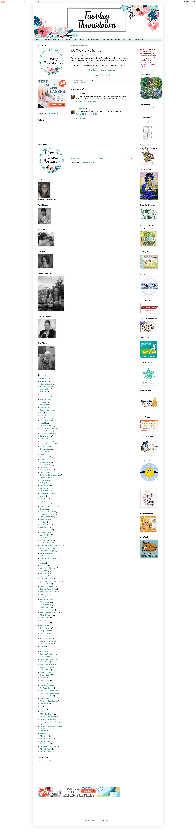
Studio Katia (44, 662)
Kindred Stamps (45, 530)
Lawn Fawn (44, 538)
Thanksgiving (44, 680)
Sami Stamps (44, 623)
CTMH (42, 454)
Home (38, 39)
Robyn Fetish (44, 617)
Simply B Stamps (46, 638)
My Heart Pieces (46, 573)
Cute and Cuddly (46, 457)
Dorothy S (80, 108)
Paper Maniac (45, 594)
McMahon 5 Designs (47, 551)
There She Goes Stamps (49, 701)
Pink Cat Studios (46, 605)
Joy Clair (43, 522)
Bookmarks (44, 405)
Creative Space (45, 449)
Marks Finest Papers (47, 548)
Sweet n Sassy (45, 675)
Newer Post (75, 158)
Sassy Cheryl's (45, 628)
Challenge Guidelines (51, 39)
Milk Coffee (44, 565)
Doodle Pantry (45, 480)
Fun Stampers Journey (48, 506)
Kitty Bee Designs (46, 532)
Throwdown (44, 703)
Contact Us (66, 39)
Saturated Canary (46, 633)
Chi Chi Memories (46, 431)
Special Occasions (46, 644)
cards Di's (43, 423)
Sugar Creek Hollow (47, 664)
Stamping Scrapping (47, 654)
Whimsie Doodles (46, 738)
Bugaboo (43, 407)
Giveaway (43, 509)
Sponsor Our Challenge (111, 39)
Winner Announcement (48, 746)
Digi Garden (44, 467)
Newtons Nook (45, 584)
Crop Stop (43, 452)
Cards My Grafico (46, 426)
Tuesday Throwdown (47, 717)
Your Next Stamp (46, 751)
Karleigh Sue (44, 527)
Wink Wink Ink (45, 744)
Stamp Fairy (44, 649)
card (41, 412)
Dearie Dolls (44, 459)
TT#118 (42, 709)
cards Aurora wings (47, 418)
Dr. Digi (42, 483)
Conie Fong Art (45, 438)
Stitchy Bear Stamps (47, 659)
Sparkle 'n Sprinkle (46, 641)
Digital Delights (45, 472)
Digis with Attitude (46, 470)
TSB (41, 706)
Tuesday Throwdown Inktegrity (51, 722)
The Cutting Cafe (46, 683)
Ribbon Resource (46, 615)
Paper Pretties (45, 597)
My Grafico (44, 571)
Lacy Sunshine (45, 535)
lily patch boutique (46, 540)
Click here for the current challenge (102, 70)
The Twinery (44, 698)
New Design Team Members (50, 581)
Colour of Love (45, 436)
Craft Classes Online (47, 441)
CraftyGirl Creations (47, 444)
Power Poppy (44, 607)
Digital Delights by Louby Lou (50, 475)
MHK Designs (45, 556)
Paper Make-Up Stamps (48, 591)
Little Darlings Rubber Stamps (50, 545)
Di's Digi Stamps (45, 465)
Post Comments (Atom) (89, 162)
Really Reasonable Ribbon (49, 612)
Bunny (78, 93)
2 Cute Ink (43, 379)
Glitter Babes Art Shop (48, 512)
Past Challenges (93, 39)
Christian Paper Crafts (48, 433)
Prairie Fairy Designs (47, 610)
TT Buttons (127, 39)
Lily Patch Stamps (46, 543)
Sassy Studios (45, 631)
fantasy (42, 496)
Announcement (45, 397)
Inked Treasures (45, 519)
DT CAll (42, 488)
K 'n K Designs (45, 524)
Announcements (81, 82)
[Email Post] (91, 80)
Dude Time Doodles (47, 493)
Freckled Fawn (45, 501)
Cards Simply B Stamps (48, 428)
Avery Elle (43, 402)
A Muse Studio (45, 386)
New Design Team (46, 578)
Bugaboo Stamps (46, 410)
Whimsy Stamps (45, 741)
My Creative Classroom (48, 568)
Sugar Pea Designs (47, 667)
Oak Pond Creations (47, 586)
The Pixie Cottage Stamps (49, 690)
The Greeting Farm (47, 685)
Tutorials (43, 731)
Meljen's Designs (46, 553)
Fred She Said (45, 504)
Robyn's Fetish (45, 620)
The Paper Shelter (46, 688)
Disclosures (138, 39)
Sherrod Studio (45, 636)
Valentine (43, 733)
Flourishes (43, 498)
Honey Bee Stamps (47, 517)
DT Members (44, 491)
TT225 (42, 711)
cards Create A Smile (47, 420)
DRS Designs (44, 485)
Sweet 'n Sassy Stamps (48, 672)
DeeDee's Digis (45, 462)
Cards (42, 415)
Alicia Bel (43, 392)
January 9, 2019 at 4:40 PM (86, 101)
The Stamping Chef (47, 696)
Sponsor (43, 646)
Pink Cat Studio (45, 602)
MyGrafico (43, 576)
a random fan (44, 389)
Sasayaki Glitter (45, 625)
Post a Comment (80, 118)
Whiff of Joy (44, 736)
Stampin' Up (44, 651)
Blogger (107, 820)
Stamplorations (45, 657)
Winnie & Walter (45, 749)
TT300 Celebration (46, 714)
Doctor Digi (44, 478)
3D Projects (44, 381)
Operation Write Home (48, 589)
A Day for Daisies (46, 384)
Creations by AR (45, 446)
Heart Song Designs (47, 514)
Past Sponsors (79, 39)
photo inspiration (46, 599)
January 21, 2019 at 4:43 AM (86, 114)
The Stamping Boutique (48, 693)
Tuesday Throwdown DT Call (50, 719)
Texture (42, 677)
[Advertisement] (102, 139)
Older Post (129, 158)
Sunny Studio (44, 670)
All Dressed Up (45, 394)
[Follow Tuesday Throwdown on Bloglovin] (48, 114)
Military (42, 563)
